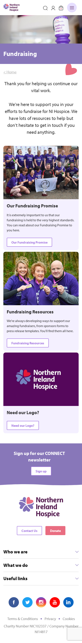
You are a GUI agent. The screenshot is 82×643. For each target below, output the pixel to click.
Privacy (50, 618)
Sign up (41, 471)
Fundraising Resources (27, 343)
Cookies (69, 618)
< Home (10, 71)
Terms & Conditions (22, 618)
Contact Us (29, 531)
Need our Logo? (22, 425)
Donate (55, 531)
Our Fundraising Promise (29, 242)
